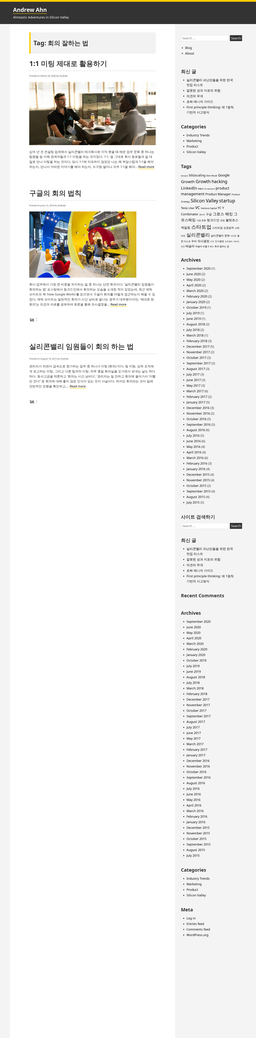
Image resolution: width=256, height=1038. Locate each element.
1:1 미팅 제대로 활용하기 (68, 63)
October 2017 (196, 358)
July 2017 (193, 374)
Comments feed (198, 929)
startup (227, 200)
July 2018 (193, 330)
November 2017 (198, 352)
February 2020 (197, 296)
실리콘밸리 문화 (220, 235)
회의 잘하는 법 (222, 246)
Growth (188, 181)
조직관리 (228, 241)
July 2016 (193, 435)
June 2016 (194, 441)
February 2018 (197, 341)
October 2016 (196, 419)
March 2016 (195, 458)
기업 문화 (201, 220)
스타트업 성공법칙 (223, 227)
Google (224, 175)
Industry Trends (198, 135)
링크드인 (213, 220)
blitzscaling (197, 175)
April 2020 (194, 285)
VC (197, 207)
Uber (191, 208)
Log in (191, 918)
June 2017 (194, 380)
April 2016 (194, 452)
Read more (146, 167)
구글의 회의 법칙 (55, 193)
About (189, 53)
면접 (222, 220)
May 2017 (193, 385)
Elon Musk (211, 175)
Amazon (184, 176)
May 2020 (193, 279)
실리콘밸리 (198, 234)
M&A (200, 188)
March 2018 (195, 335)
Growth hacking (211, 181)
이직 (212, 241)
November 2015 (198, 480)
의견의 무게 (195, 96)
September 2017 (199, 363)
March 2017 (195, 391)
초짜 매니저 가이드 (200, 101)
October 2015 (196, 486)
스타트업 (201, 226)
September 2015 (199, 491)
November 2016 (198, 413)
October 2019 (196, 307)
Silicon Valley (196, 152)
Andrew (64, 75)
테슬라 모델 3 (202, 246)
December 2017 (198, 346)
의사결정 (203, 241)
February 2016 (197, 463)
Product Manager (218, 194)
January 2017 (196, 402)
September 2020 (199, 268)
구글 (209, 214)
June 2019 (194, 319)
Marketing (194, 141)
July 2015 (193, 502)
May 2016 (193, 447)
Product (192, 146)
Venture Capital (209, 208)
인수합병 (219, 241)
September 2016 (199, 424)
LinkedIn (189, 188)
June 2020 (194, 274)
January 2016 (196, 469)
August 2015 (196, 497)
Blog (188, 48)
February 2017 (197, 397)
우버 (194, 241)
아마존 (233, 236)
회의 (212, 246)
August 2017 (196, 369)
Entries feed (195, 924)
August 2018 (196, 324)
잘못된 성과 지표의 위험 (203, 90)
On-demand (209, 189)
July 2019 (193, 313)
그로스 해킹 (223, 214)
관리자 (202, 214)
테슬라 (190, 246)
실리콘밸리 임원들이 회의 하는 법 (81, 346)
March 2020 (195, 291)
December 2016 (198, 408)
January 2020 (196, 302)
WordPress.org (197, 935)
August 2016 (196, 430)
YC (219, 208)
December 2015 (198, 474)
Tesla (184, 208)
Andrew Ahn (30, 9)
